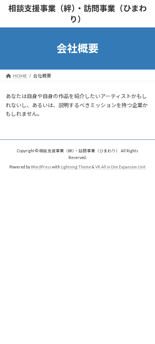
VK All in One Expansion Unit (120, 167)
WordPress (41, 167)
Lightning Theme (76, 167)
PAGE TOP (144, 326)
